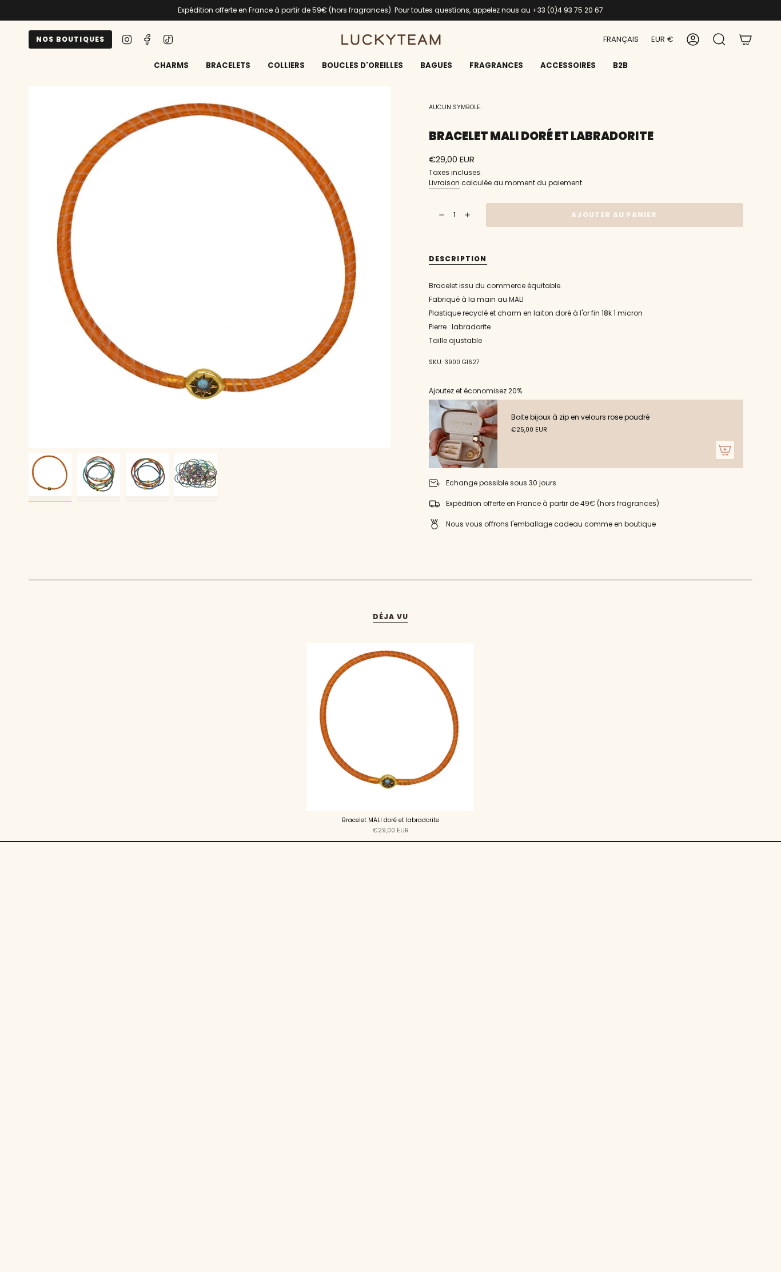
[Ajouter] (725, 450)
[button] (228, 66)
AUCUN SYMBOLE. (455, 107)
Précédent (28, 267)
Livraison (444, 183)
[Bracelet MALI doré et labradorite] (391, 727)
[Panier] (745, 39)
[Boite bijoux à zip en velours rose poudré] (463, 434)
